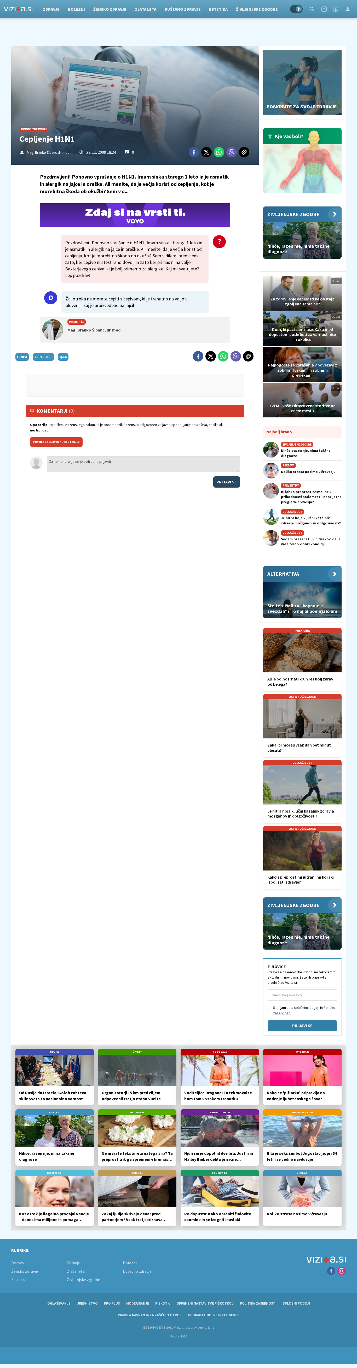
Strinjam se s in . (304, 1010)
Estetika (218, 9)
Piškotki (163, 1303)
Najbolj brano (279, 431)
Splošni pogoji (296, 1303)
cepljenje (43, 356)
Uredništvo (87, 1303)
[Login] (347, 9)
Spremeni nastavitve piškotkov (205, 1303)
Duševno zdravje (183, 9)
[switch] (296, 9)
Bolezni (76, 9)
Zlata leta (145, 9)
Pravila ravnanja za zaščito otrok (150, 1315)
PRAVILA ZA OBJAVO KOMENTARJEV (56, 442)
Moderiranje (137, 1303)
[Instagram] (324, 9)
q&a (63, 356)
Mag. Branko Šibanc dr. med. (48, 152)
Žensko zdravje (109, 9)
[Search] (312, 9)
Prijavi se (226, 481)
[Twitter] (206, 152)
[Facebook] (335, 9)
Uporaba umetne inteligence (213, 1315)
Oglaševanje (58, 1303)
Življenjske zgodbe (257, 9)
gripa (22, 356)
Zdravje (51, 9)
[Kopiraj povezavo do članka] (244, 152)
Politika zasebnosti (258, 1303)
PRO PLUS (112, 1303)
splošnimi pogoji (306, 1007)
